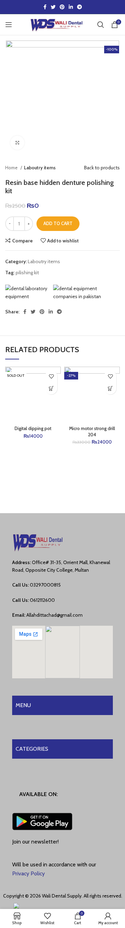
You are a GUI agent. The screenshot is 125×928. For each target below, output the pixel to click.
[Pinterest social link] (62, 6)
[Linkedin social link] (71, 6)
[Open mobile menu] (9, 25)
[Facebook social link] (45, 6)
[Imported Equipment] (86, 292)
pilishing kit (27, 272)
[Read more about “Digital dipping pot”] (51, 388)
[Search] (101, 25)
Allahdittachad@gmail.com (54, 615)
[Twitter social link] (53, 6)
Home (12, 167)
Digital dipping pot (33, 428)
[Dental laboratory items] (29, 292)
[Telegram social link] (79, 6)
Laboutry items (40, 167)
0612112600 (42, 600)
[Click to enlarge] (17, 143)
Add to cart (58, 223)
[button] (110, 388)
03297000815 (45, 585)
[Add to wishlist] (51, 376)
